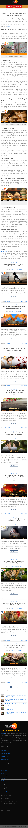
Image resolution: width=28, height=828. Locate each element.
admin (20, 269)
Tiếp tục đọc (14, 296)
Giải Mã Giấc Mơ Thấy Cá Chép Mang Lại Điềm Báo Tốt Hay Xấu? (16, 700)
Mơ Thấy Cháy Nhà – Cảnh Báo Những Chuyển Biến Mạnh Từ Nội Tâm (14, 476)
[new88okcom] (14, 2)
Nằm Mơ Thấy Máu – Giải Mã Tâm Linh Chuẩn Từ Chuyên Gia (16, 704)
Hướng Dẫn (4, 770)
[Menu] (2, 2)
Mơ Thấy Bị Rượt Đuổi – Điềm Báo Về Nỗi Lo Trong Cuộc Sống (15, 696)
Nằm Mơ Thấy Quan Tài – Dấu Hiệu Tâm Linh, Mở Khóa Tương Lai (16, 709)
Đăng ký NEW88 (5, 750)
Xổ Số (2, 780)
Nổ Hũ (2, 773)
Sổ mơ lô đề (14, 262)
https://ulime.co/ (8, 791)
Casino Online (4, 768)
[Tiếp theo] (17, 687)
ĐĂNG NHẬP (18, 6)
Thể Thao (3, 778)
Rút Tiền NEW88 (5, 759)
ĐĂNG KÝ (10, 6)
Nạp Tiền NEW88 (5, 756)
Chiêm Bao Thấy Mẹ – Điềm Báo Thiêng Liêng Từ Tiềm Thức (16, 713)
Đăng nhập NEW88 (5, 753)
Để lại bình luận (24, 301)
